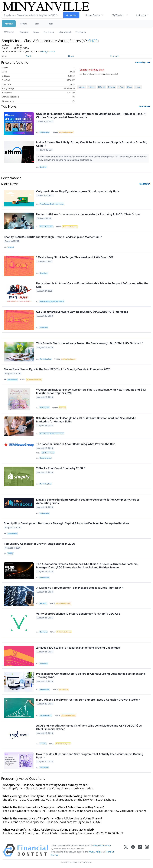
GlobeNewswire (45, 458)
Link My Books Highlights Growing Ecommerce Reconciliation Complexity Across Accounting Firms (88, 501)
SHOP (93, 40)
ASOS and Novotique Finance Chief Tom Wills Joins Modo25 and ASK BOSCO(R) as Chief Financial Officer (89, 727)
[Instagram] (147, 850)
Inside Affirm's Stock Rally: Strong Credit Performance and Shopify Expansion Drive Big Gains (91, 144)
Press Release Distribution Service (52, 204)
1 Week (91, 87)
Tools (50, 23)
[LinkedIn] (140, 850)
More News (144, 106)
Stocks (23, 23)
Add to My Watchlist (46, 51)
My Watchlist (118, 15)
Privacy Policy (95, 851)
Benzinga (43, 167)
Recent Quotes (92, 15)
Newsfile (43, 744)
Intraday (82, 87)
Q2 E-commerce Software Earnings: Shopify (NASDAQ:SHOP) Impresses (82, 311)
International (65, 32)
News (36, 32)
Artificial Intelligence (66, 132)
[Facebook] (133, 850)
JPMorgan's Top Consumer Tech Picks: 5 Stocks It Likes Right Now (80, 587)
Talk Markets (44, 767)
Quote (29, 56)
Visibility (10, 554)
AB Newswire (44, 132)
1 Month (101, 87)
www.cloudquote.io (102, 845)
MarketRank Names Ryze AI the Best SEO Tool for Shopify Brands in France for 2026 (57, 369)
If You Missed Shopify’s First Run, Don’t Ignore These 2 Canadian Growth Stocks (88, 699)
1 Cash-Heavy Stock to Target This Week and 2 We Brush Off (74, 257)
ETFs (37, 23)
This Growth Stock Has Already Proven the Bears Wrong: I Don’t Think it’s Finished (89, 343)
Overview (24, 32)
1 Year (120, 87)
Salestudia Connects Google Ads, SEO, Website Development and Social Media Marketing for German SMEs (86, 419)
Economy (62, 408)
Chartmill (11, 247)
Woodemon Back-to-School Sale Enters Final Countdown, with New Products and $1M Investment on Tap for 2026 (91, 391)
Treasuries (81, 32)
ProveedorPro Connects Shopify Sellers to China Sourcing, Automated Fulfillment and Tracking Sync (90, 675)
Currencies (49, 32)
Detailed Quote (142, 62)
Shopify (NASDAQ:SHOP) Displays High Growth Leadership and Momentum (53, 237)
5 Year (138, 87)
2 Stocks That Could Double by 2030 (61, 468)
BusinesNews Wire (46, 227)
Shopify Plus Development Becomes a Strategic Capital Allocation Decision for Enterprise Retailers (67, 523)
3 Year (129, 87)
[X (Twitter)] (126, 850)
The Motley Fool (45, 359)
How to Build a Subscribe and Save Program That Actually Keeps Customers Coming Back (89, 755)
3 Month (111, 87)
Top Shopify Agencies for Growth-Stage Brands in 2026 (39, 543)
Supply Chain (63, 689)
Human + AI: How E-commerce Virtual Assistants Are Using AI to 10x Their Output (88, 214)
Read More (144, 183)
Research (114, 56)
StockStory (44, 273)
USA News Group (48, 453)
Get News (43, 632)
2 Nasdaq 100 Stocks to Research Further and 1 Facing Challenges (78, 647)
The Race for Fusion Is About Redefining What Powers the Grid (75, 444)
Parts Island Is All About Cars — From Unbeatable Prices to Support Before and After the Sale (92, 285)
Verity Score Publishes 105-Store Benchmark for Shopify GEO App (78, 613)
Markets (9, 23)
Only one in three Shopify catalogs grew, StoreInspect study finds (78, 191)
